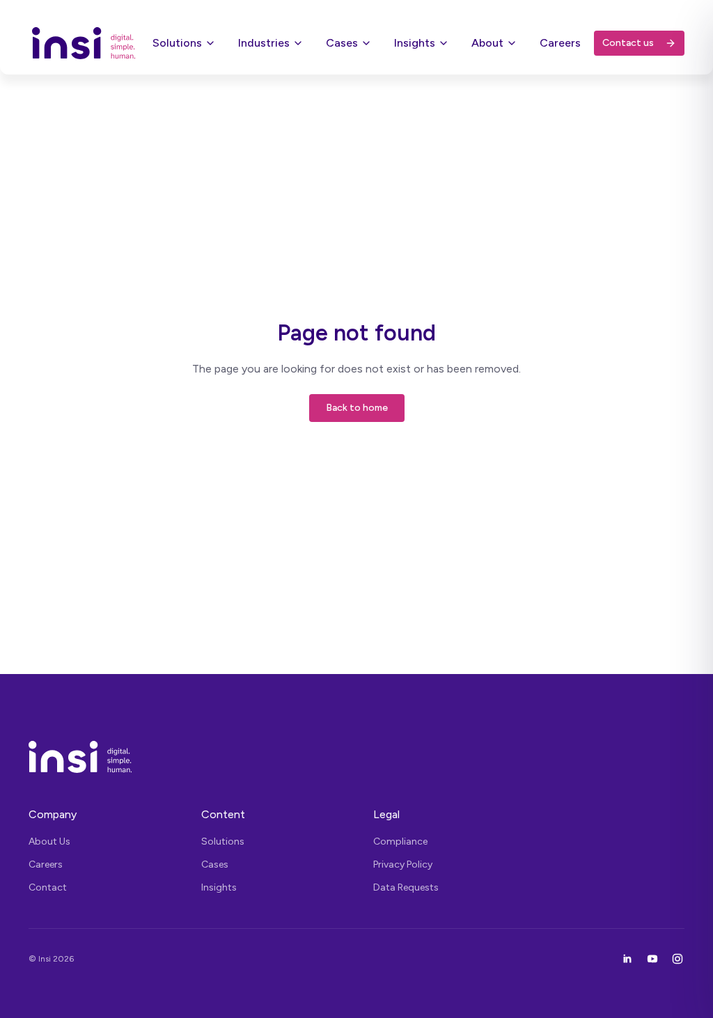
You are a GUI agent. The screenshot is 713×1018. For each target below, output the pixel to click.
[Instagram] (677, 959)
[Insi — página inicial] (356, 757)
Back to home (357, 408)
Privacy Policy (402, 864)
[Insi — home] (84, 42)
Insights (414, 42)
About (487, 42)
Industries (264, 42)
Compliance (400, 841)
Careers (560, 42)
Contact (48, 887)
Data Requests (406, 887)
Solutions (177, 42)
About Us (49, 841)
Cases (342, 42)
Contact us (628, 43)
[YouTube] (652, 959)
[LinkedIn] (627, 959)
